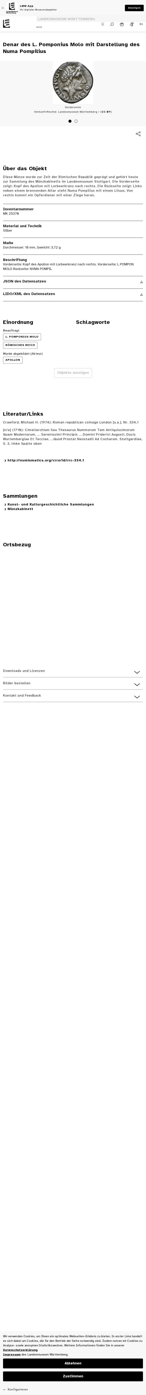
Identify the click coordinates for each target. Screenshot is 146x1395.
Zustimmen (73, 1376)
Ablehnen (73, 1363)
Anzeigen (134, 8)
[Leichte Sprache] (122, 24)
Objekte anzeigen (73, 373)
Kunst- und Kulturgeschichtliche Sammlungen (51, 504)
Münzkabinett (20, 509)
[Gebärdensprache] (132, 24)
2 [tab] (77, 122)
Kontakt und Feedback (22, 696)
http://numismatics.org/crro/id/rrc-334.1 (46, 460)
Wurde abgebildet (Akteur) (23, 353)
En (141, 24)
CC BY (106, 112)
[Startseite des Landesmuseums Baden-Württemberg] (18, 26)
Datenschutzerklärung (20, 1350)
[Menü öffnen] (102, 24)
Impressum (12, 1354)
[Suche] (112, 24)
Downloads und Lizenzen (24, 671)
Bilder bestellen (17, 683)
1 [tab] (70, 122)
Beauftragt (11, 330)
